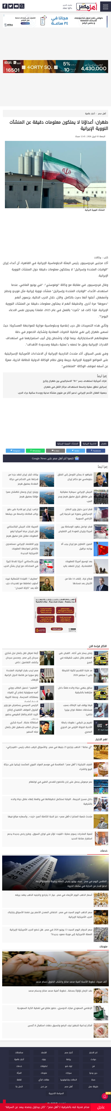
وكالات (97, 257)
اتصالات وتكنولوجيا (68, 1080)
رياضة (68, 1059)
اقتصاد (44, 1053)
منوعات (44, 1073)
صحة (93, 1080)
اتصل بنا (19, 1087)
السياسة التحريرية (56, 1093)
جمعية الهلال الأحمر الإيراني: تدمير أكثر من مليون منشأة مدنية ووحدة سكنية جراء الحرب (62, 393)
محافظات (19, 1053)
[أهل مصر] (86, 7)
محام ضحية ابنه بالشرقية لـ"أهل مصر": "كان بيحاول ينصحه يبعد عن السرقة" (47, 1107)
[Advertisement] (55, 233)
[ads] (55, 21)
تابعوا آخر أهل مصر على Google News (53, 458)
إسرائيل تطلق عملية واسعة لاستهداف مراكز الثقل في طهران (75, 387)
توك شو (68, 1066)
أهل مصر (69, 1087)
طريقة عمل (93, 1087)
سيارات (69, 1073)
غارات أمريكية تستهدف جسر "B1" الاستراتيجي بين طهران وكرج (75, 381)
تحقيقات (43, 1066)
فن (93, 1066)
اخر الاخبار (93, 1053)
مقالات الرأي (43, 1080)
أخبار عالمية (19, 1059)
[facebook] (5, 6)
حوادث (93, 1059)
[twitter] (10, 6)
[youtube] (16, 6)
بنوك (44, 1059)
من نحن (44, 1087)
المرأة (19, 1073)
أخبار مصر (69, 1053)
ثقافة (19, 1080)
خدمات (19, 1066)
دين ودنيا (93, 1073)
